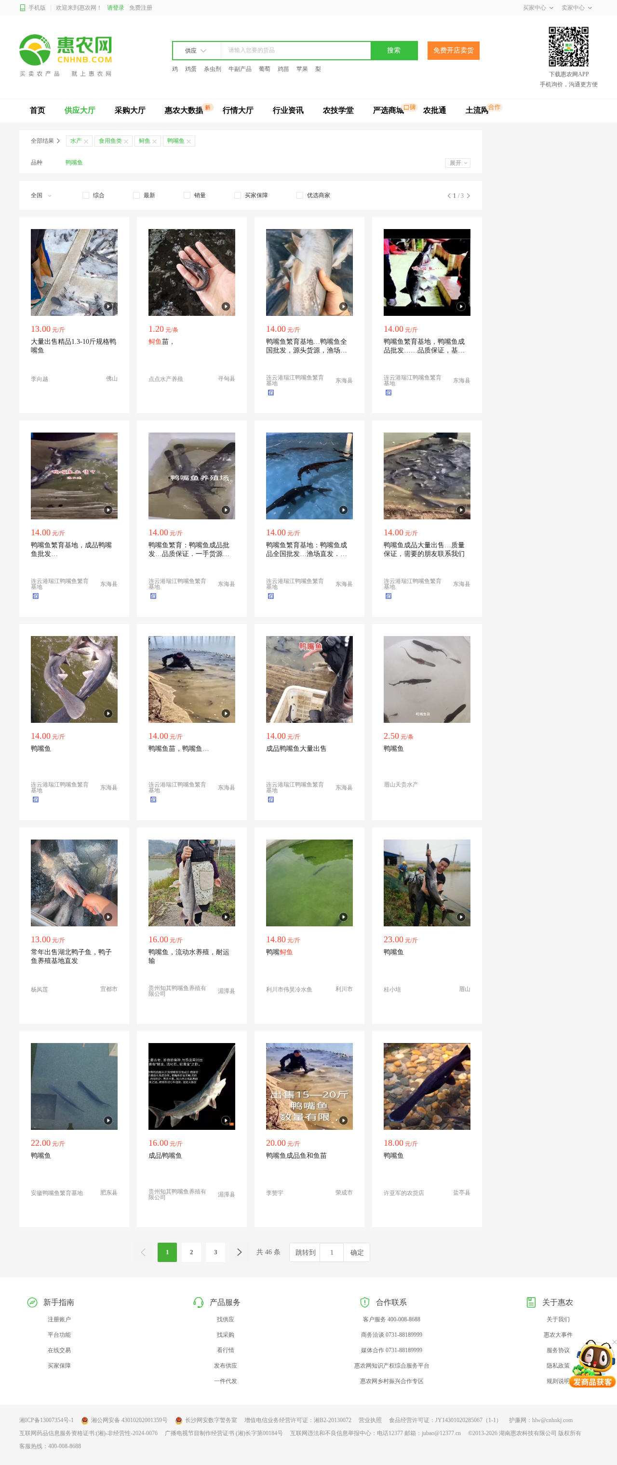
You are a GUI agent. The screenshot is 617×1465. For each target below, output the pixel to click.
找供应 (225, 1319)
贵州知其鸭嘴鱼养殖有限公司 (177, 991)
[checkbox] (93, 195)
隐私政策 (558, 1365)
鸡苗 (283, 69)
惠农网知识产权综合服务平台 (391, 1365)
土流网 (477, 110)
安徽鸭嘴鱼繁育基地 (57, 1193)
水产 (76, 140)
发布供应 (225, 1365)
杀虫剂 (212, 69)
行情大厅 (238, 110)
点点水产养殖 (165, 379)
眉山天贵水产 (401, 784)
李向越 (39, 379)
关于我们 (558, 1319)
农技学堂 (338, 110)
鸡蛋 (191, 69)
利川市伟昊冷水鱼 (289, 989)
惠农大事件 (558, 1334)
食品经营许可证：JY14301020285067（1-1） (445, 1420)
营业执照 (370, 1420)
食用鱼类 (110, 140)
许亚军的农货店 (404, 1193)
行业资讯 (288, 110)
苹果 (302, 69)
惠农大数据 (184, 110)
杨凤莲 (39, 989)
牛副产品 (240, 69)
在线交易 (59, 1350)
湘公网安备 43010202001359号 (129, 1420)
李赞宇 (274, 1193)
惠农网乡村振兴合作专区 (392, 1381)
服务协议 (558, 1350)
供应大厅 (80, 110)
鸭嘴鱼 (74, 162)
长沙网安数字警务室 (211, 1420)
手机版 (37, 7)
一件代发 (225, 1381)
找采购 (225, 1334)
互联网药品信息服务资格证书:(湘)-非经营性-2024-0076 (88, 1433)
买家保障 (59, 1365)
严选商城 (388, 110)
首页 (37, 110)
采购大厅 (130, 110)
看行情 (225, 1350)
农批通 (434, 110)
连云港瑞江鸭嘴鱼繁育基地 (295, 380)
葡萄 (264, 69)
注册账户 (59, 1319)
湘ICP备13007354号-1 (46, 1420)
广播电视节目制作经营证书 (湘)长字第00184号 (224, 1433)
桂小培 (392, 989)
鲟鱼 (144, 140)
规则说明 (558, 1381)
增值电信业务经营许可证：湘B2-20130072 (297, 1420)
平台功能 (59, 1334)
